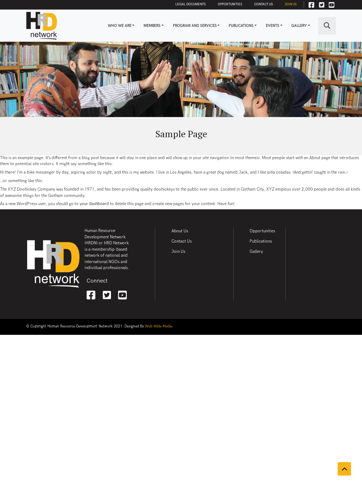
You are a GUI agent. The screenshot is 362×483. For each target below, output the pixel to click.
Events (272, 26)
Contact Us (263, 4)
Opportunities (230, 4)
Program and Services (195, 26)
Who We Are (120, 26)
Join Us (291, 4)
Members (152, 26)
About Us (179, 231)
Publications (241, 26)
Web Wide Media (158, 326)
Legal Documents (190, 4)
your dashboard (94, 204)
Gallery (299, 26)
